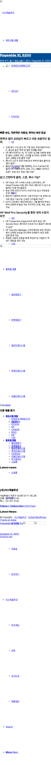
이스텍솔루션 (20, 517)
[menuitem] (28, 536)
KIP (13, 435)
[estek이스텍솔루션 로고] (7, 12)
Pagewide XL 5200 (15, 55)
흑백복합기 (16, 445)
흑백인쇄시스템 (18, 451)
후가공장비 (16, 459)
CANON (15, 429)
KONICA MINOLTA (20, 419)
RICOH (14, 421)
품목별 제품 (11, 440)
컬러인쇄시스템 (18, 448)
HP (12, 427)
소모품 (14, 461)
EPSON (15, 424)
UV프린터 (15, 453)
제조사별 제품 (12, 416)
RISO (14, 432)
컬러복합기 (16, 443)
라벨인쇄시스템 (18, 456)
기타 (13, 437)
